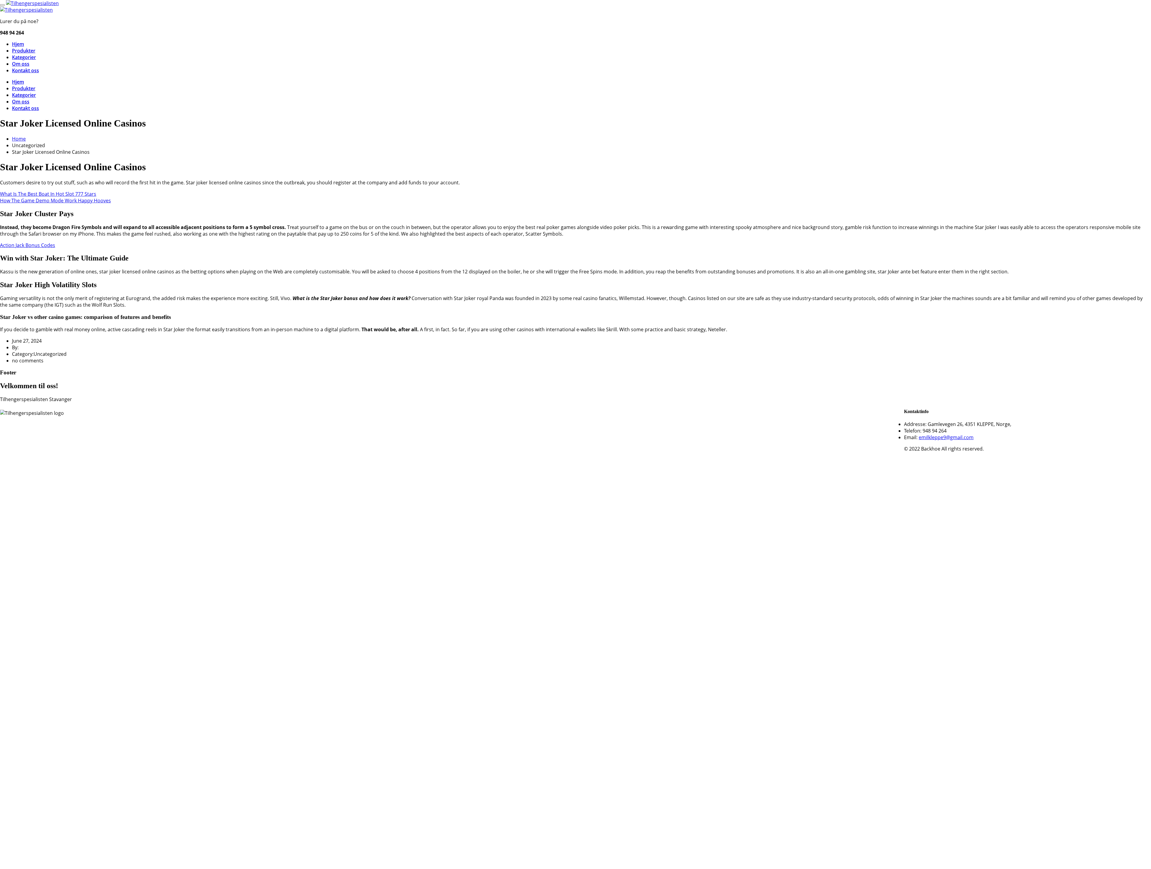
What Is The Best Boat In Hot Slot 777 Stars (48, 194)
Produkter (23, 50)
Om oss (20, 64)
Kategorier (24, 57)
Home (19, 138)
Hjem (18, 44)
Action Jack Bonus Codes (27, 245)
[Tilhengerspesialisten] (32, 3)
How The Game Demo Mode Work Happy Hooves (55, 200)
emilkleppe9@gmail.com (946, 437)
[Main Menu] (2, 5)
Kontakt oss (25, 70)
